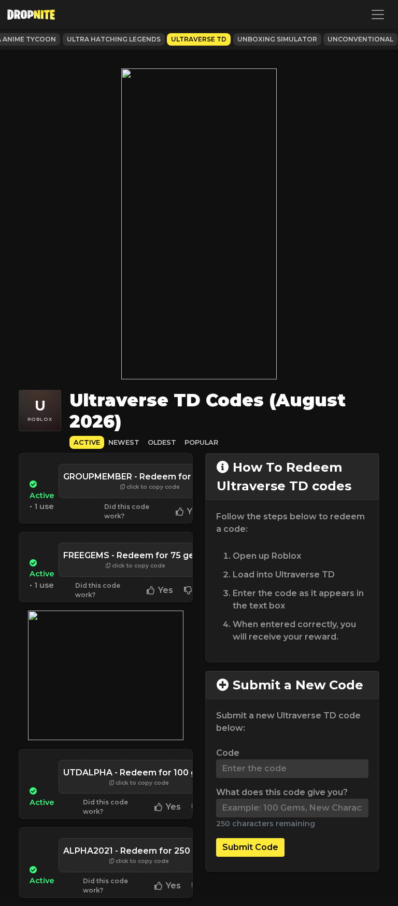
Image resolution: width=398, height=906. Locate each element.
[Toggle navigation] (378, 14)
